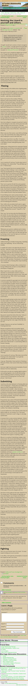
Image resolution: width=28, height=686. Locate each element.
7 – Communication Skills (7, 664)
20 (26, 25)
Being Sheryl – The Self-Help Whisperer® (11, 668)
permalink (5, 573)
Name (3, 624)
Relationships (13, 12)
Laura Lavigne (4, 651)
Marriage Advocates (8, 30)
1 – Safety (3, 656)
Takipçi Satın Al (5, 671)
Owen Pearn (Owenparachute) (9, 652)
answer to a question (14, 28)
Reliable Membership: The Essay (15, 678)
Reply (4, 599)
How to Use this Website (18, 679)
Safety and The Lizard (12, 50)
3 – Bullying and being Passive (8, 659)
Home (2, 12)
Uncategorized (18, 572)
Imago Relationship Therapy (8, 647)
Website (3, 629)
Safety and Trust (10, 572)
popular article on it (18, 452)
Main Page (7, 12)
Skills (18, 12)
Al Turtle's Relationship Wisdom (11, 4)
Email (3, 626)
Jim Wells (3, 649)
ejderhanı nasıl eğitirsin (8, 592)
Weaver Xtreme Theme (22, 684)
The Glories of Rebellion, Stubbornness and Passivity (13, 674)
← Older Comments (6, 590)
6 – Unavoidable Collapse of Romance (10, 663)
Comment (4, 612)
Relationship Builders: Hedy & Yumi (10, 648)
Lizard (4, 46)
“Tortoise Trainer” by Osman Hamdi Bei (13, 671)
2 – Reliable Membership (7, 657)
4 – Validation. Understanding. (9, 660)
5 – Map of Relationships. (7, 661)
